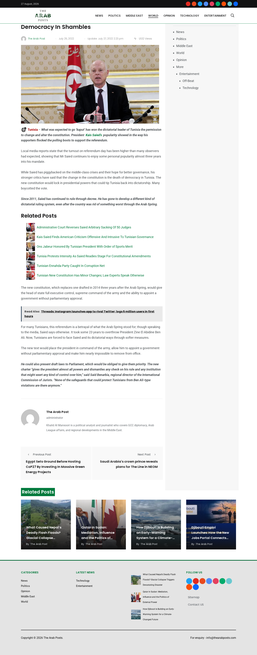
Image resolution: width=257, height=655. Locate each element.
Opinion (169, 16)
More (180, 67)
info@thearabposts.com (221, 637)
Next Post (144, 454)
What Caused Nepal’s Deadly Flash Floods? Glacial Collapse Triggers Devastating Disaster (43, 537)
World (153, 16)
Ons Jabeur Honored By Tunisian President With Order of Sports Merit (85, 246)
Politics (114, 16)
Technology (189, 16)
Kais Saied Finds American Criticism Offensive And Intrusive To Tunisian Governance (95, 237)
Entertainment (215, 16)
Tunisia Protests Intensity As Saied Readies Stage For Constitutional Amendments (94, 256)
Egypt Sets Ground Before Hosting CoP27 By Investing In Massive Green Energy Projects (55, 466)
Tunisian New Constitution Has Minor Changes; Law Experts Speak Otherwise (90, 275)
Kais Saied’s (94, 135)
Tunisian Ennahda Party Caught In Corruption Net (71, 266)
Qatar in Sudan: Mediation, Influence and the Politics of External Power (156, 597)
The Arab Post (57, 412)
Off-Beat (188, 81)
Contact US (196, 605)
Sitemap (193, 597)
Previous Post (42, 454)
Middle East (134, 16)
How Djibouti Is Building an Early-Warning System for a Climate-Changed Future (158, 614)
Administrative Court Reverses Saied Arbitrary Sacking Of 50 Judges (84, 227)
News (99, 16)
